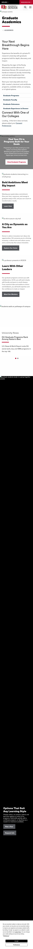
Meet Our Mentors (11, 294)
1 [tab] (15, 358)
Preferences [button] (6, 936)
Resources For (25, 2)
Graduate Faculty (10, 100)
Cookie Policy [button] (18, 932)
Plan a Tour (9, 826)
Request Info (9, 833)
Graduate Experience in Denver (15, 108)
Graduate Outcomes (11, 104)
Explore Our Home (10, 248)
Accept (16, 941)
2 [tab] (17, 358)
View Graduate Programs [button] (16, 162)
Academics (8, 30)
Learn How (8, 206)
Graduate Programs (11, 95)
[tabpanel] (16, 330)
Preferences (16, 945)
